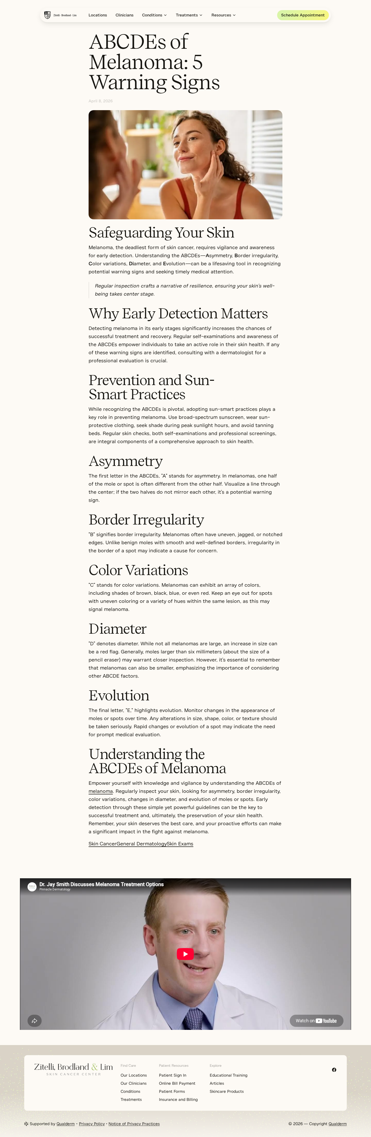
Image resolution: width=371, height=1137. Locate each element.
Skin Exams (180, 844)
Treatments (187, 15)
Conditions (152, 15)
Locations (98, 15)
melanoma (101, 791)
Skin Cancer (103, 844)
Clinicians (125, 15)
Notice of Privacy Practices (134, 1123)
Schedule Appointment (303, 15)
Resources (221, 15)
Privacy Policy (92, 1123)
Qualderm (66, 1123)
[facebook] (334, 1069)
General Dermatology (142, 844)
